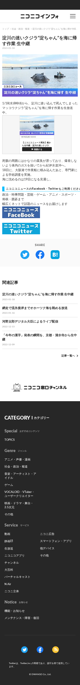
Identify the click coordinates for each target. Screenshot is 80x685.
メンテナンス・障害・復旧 (21, 618)
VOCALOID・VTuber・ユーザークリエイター (19, 494)
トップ (5, 29)
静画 (7, 541)
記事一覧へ (68, 355)
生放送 (8, 548)
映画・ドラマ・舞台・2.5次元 (18, 505)
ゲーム (8, 485)
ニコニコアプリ (14, 555)
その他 (8, 514)
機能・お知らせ (14, 611)
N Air (7, 584)
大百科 (8, 570)
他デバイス (47, 548)
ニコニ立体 (11, 591)
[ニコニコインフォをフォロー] (24, 650)
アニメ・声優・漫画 (17, 459)
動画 (7, 534)
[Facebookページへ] (40, 650)
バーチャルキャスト (17, 577)
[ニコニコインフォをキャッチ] (55, 650)
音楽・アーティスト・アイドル (20, 476)
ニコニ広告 (47, 534)
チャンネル (11, 562)
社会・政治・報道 (21, 29)
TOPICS (9, 440)
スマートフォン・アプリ (56, 541)
